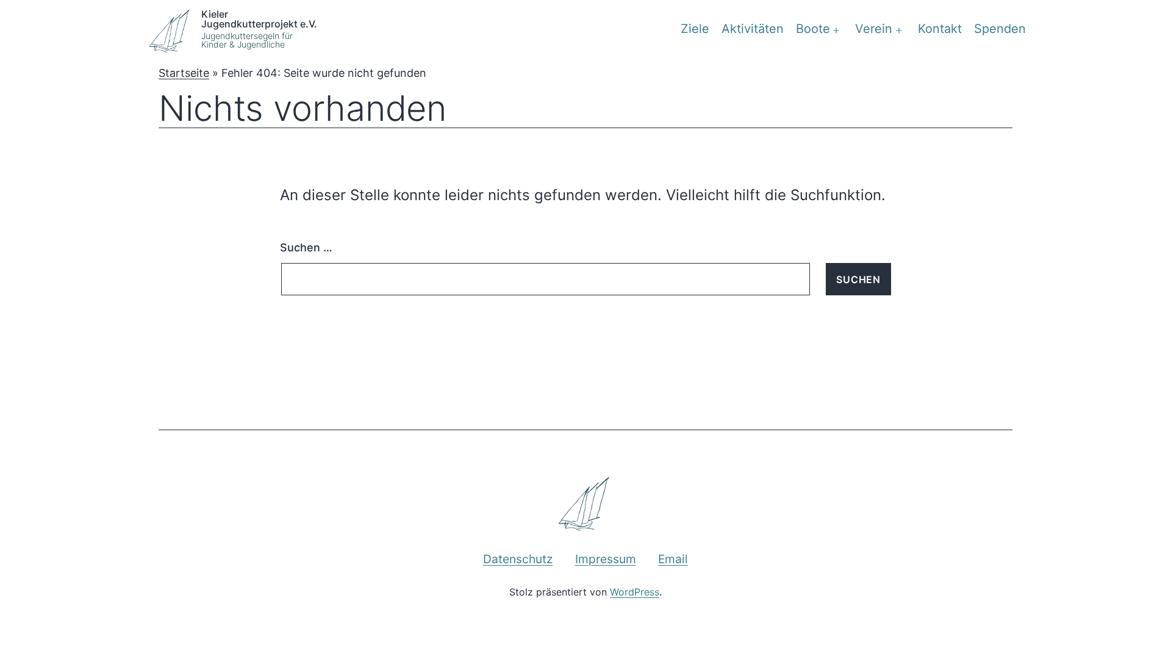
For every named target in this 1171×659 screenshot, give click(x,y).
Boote (813, 28)
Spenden (1000, 28)
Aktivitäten (753, 28)
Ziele (695, 28)
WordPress (634, 592)
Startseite (184, 73)
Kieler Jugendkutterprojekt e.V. (259, 18)
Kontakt (940, 28)
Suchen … (306, 247)
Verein (873, 28)
